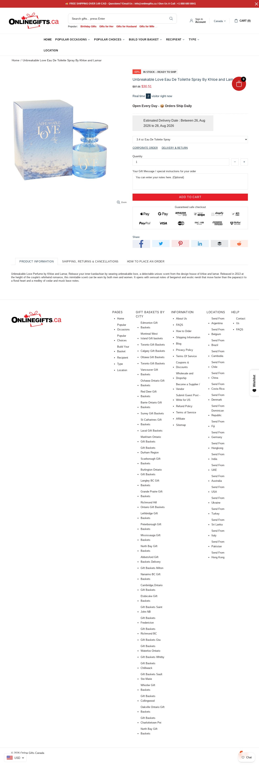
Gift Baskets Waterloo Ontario (150, 648)
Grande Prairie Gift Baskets (151, 494)
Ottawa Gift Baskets (153, 357)
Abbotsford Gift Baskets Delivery (151, 559)
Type (120, 363)
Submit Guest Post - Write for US (188, 397)
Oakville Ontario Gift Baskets (153, 709)
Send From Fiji (217, 424)
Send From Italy (217, 533)
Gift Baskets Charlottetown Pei (151, 720)
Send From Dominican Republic (217, 410)
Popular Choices (122, 338)
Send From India (217, 456)
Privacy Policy (184, 349)
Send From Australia (217, 478)
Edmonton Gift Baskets (149, 325)
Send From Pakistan (217, 544)
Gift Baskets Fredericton (148, 620)
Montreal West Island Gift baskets (152, 336)
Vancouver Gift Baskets (149, 372)
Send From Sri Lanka (217, 522)
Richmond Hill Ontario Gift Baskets (153, 505)
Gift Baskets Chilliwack (148, 665)
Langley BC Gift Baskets (150, 483)
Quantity (137, 156)
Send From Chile (217, 364)
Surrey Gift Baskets (152, 413)
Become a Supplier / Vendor (188, 386)
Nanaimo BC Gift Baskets (150, 576)
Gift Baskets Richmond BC (149, 631)
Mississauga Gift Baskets (150, 537)
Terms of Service (186, 412)
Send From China (217, 375)
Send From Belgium (217, 332)
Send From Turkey (217, 511)
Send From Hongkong (217, 446)
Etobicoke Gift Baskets (149, 598)
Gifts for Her (106, 26)
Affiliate (180, 418)
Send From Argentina (217, 321)
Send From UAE (217, 467)
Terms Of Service (186, 356)
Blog (178, 343)
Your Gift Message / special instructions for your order (164, 171)
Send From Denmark (217, 397)
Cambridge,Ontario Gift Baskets (151, 587)
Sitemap (181, 424)
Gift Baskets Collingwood (148, 698)
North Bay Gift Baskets (149, 548)
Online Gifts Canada (33, 21)
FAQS (179, 324)
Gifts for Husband (126, 26)
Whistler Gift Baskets (148, 687)
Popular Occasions (123, 327)
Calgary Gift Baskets (153, 350)
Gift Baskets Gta (150, 639)
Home (15, 60)
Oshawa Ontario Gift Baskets (153, 383)
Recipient (122, 357)
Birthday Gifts (89, 26)
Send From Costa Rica (217, 386)
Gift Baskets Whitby (152, 657)
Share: (136, 237)
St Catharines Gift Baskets (151, 422)
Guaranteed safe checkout (190, 206)
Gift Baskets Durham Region (150, 450)
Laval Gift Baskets (151, 430)
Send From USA (217, 489)
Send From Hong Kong (217, 555)
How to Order (183, 331)
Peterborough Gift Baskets (151, 526)
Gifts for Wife (146, 26)
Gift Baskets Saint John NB (151, 609)
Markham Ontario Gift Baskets (151, 439)
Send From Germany (217, 435)
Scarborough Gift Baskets (150, 461)
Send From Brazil (217, 343)
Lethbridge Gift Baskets (149, 516)
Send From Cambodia (217, 354)
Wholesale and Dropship (184, 376)
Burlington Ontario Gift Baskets (151, 472)
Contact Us (240, 321)
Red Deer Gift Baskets (149, 394)
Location (122, 370)
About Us (181, 318)
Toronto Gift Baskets (153, 344)
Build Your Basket (123, 349)
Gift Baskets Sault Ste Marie (151, 676)
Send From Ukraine (217, 500)
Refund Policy (184, 406)
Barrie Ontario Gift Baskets (151, 405)
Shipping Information (188, 337)
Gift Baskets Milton (152, 568)
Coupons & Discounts (182, 365)
